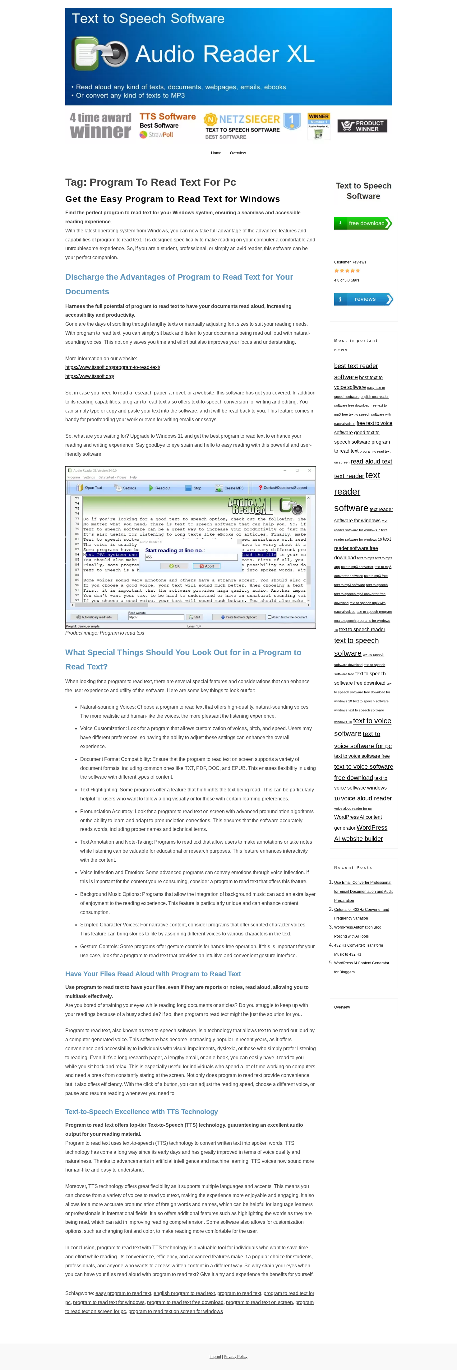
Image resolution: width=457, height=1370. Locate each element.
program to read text (239, 1293)
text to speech (377, 585)
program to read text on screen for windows (175, 1311)
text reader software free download (362, 548)
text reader (349, 476)
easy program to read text (123, 1293)
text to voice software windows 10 (360, 788)
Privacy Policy (235, 1356)
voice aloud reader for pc (353, 808)
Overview (238, 153)
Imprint (215, 1356)
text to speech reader (362, 629)
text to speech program (374, 611)
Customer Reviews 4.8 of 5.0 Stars (350, 271)
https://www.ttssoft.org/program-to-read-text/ (112, 367)
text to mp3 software (349, 585)
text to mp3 (365, 558)
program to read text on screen (259, 1302)
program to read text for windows (109, 1302)
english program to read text (184, 1293)
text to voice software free (362, 756)
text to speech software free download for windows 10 (363, 692)
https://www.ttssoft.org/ (89, 376)
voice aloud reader (366, 798)
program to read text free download (185, 1302)
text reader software (357, 491)
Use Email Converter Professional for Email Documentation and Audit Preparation (363, 891)
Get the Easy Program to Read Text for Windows (172, 199)
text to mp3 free (376, 576)
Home (216, 153)
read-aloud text (371, 461)
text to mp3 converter (357, 567)
